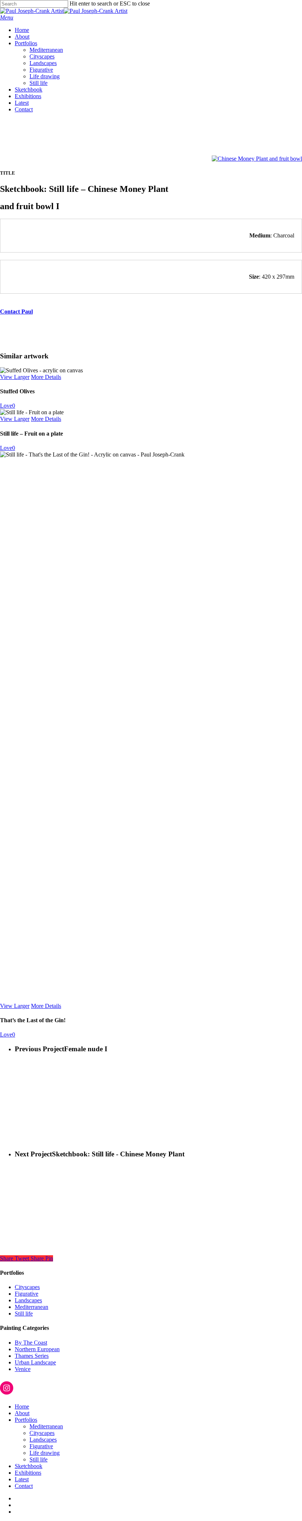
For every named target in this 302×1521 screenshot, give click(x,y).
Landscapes (28, 1300)
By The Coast (31, 1342)
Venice (23, 1369)
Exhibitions (28, 1473)
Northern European (37, 1349)
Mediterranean (31, 1307)
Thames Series (32, 1356)
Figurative (26, 1294)
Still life (24, 1313)
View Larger (14, 377)
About (22, 1413)
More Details (46, 377)
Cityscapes (27, 1287)
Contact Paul (16, 311)
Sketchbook (28, 1466)
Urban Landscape (35, 1362)
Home (22, 1406)
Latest (22, 1479)
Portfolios (26, 1420)
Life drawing (44, 1453)
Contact (24, 1486)
